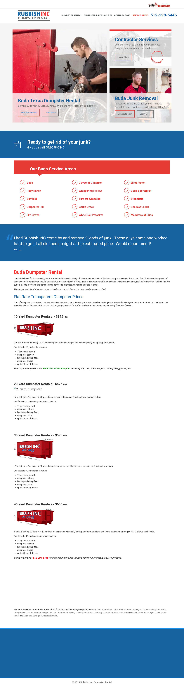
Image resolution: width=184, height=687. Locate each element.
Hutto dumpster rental (101, 609)
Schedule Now (125, 114)
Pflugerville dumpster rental (55, 612)
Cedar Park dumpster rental (125, 609)
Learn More (50, 112)
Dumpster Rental (71, 15)
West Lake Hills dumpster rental (134, 612)
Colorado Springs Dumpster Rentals (40, 615)
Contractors (122, 15)
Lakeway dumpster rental (106, 612)
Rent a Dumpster (29, 112)
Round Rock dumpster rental (152, 609)
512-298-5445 (164, 15)
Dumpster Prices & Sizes (98, 15)
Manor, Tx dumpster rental (81, 612)
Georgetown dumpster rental (27, 612)
